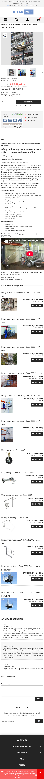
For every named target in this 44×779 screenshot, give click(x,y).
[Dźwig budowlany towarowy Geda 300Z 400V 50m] (11, 359)
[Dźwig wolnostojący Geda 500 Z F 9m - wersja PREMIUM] (11, 604)
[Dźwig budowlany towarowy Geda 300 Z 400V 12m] (22, 72)
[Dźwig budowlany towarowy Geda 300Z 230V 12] (11, 405)
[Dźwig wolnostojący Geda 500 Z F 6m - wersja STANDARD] (11, 578)
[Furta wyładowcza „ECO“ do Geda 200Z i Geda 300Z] (11, 552)
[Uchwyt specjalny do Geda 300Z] (11, 525)
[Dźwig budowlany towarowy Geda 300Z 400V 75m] (11, 332)
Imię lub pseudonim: (8, 676)
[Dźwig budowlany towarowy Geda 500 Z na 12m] (11, 381)
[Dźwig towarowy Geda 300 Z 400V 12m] (33, 72)
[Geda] (13, 122)
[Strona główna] (22, 12)
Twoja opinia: (5, 684)
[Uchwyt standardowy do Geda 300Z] (11, 503)
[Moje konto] (27, 19)
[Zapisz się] (39, 721)
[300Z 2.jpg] (11, 72)
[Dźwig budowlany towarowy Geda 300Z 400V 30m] (11, 304)
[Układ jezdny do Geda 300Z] (11, 458)
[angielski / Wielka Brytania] (16, 5)
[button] (5, 19)
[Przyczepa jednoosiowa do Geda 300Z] (11, 481)
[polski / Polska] (31, 5)
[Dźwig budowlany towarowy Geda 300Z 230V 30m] (11, 434)
